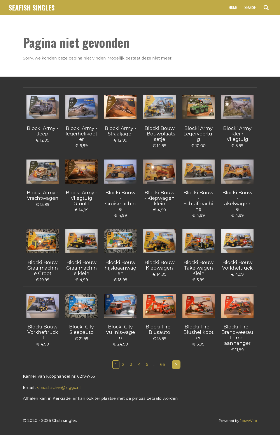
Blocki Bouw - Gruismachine (120, 201)
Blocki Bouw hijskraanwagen (120, 268)
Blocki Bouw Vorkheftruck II (42, 332)
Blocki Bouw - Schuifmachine (199, 201)
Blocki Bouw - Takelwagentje (237, 201)
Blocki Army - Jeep (42, 131)
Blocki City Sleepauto (81, 329)
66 (162, 364)
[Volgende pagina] (176, 364)
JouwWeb (248, 421)
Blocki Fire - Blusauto (159, 329)
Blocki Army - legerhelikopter (81, 134)
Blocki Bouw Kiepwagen (160, 265)
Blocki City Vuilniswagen (120, 332)
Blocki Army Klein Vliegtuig (237, 134)
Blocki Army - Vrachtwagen (42, 195)
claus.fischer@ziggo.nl (59, 387)
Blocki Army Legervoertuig (199, 134)
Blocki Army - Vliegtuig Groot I (81, 198)
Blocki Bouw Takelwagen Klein (199, 268)
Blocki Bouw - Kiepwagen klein (159, 198)
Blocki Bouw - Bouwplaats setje (159, 134)
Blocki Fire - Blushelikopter (198, 332)
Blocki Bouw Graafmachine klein (81, 268)
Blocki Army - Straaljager (120, 131)
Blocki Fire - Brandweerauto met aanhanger (237, 335)
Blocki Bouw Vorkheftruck (237, 265)
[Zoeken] (266, 7)
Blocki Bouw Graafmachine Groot (42, 268)
